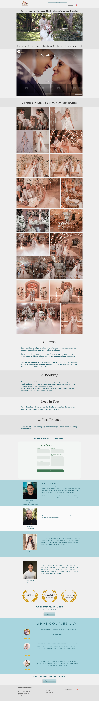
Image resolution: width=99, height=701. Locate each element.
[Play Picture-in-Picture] (78, 39)
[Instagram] (76, 5)
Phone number (40, 461)
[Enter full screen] (81, 39)
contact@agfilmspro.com (25, 687)
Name (38, 448)
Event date (53, 448)
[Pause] (18, 39)
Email (38, 454)
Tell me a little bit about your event (56, 455)
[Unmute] (20, 39)
